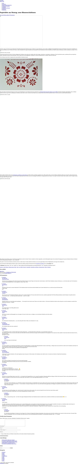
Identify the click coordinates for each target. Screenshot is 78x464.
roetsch (3, 312)
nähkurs (3, 458)
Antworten (4, 277)
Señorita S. (4, 358)
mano (5, 338)
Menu (1, 1)
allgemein (3, 452)
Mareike (3, 400)
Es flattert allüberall (8, 273)
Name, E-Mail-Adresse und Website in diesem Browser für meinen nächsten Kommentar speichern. (18, 433)
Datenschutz (4, 9)
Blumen (7, 267)
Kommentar (2, 426)
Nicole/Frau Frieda (5, 279)
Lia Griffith (21, 267)
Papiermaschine (41, 267)
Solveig (3, 343)
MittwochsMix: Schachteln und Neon (8, 442)
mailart (3, 456)
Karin (3, 374)
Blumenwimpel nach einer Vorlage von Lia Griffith (49, 91)
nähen (3, 457)
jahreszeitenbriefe (5, 299)
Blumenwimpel (11, 267)
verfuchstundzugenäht (5, 324)
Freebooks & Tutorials (6, 6)
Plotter (46, 267)
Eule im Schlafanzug (5, 352)
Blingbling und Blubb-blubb (10, 272)
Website (1, 431)
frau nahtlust (7, 15)
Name (1, 427)
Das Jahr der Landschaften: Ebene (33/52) (9, 443)
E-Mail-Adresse (3, 429)
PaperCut (24, 267)
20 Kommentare (12, 15)
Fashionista (2, 463)
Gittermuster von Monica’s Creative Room (20, 174)
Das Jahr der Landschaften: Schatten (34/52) (9, 440)
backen (3, 453)
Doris (3, 366)
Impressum (4, 8)
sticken (3, 460)
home (3, 3)
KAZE (3, 388)
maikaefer (3, 293)
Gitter (17, 267)
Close (3, 1)
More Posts (2, 271)
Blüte (15, 267)
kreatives (1, 267)
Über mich (4, 4)
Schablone (49, 267)
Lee (2, 285)
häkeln (3, 454)
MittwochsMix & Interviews (7, 5)
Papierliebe (28, 267)
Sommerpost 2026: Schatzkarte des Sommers (9, 441)
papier (4, 267)
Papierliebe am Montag (35, 267)
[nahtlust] (1, 0)
